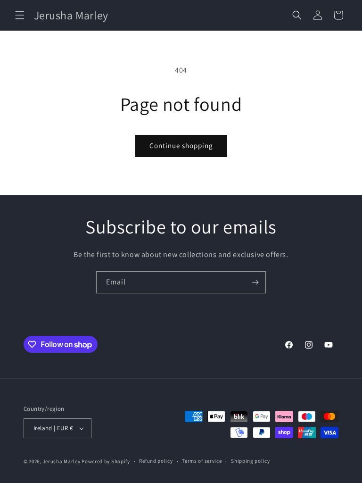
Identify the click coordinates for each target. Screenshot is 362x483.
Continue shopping (181, 145)
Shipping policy (250, 461)
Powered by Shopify (106, 461)
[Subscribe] (255, 282)
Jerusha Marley (62, 461)
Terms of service (202, 461)
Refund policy (156, 461)
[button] (19, 15)
